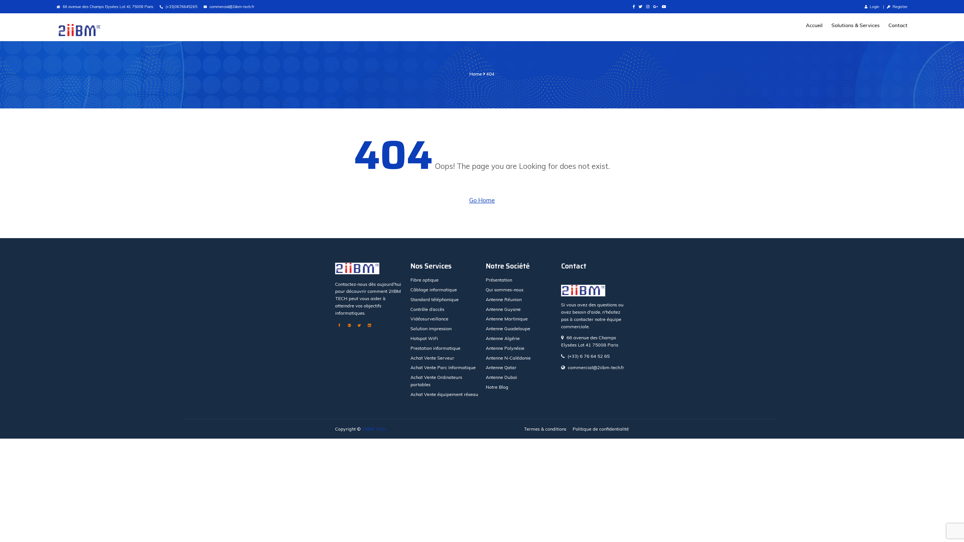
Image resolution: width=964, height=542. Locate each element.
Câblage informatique (433, 290)
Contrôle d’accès (427, 309)
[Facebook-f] (634, 7)
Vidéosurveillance (429, 319)
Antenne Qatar (501, 367)
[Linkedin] (369, 325)
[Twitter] (640, 7)
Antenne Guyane (503, 309)
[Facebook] (339, 325)
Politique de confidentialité (601, 429)
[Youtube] (664, 7)
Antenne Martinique (507, 319)
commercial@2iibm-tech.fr (231, 6)
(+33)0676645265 (181, 6)
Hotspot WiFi (424, 338)
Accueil (814, 25)
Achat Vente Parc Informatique (443, 367)
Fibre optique (424, 280)
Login (874, 6)
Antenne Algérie (503, 338)
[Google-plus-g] (655, 7)
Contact (898, 25)
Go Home (482, 200)
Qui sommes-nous (504, 290)
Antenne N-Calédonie (508, 358)
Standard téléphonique (434, 299)
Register (899, 6)
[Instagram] (647, 7)
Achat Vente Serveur (432, 358)
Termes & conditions (545, 429)
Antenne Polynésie (505, 348)
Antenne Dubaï (501, 377)
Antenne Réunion (504, 299)
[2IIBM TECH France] (160, 31)
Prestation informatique (435, 348)
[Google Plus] (349, 325)
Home (475, 74)
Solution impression (431, 328)
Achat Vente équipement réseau (444, 394)
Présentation (499, 280)
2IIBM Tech (374, 429)
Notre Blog (497, 387)
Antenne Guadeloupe (508, 328)
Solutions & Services (855, 25)
